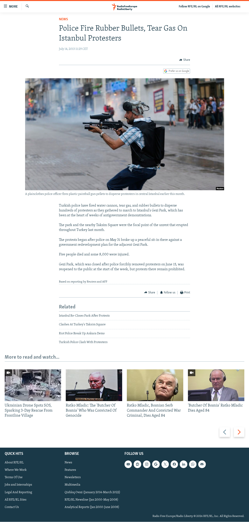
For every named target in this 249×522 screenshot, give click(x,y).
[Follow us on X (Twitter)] (165, 464)
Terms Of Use (14, 477)
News (63, 19)
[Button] (184, 59)
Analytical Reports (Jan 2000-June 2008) (92, 507)
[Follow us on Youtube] (128, 464)
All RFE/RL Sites (15, 499)
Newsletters (73, 477)
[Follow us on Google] (156, 464)
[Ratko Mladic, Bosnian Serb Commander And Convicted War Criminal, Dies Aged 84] (155, 385)
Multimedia (72, 485)
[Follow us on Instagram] (146, 464)
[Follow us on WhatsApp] (192, 464)
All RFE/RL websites (227, 6)
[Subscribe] (202, 464)
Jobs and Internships (18, 485)
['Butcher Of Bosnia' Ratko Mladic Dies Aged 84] (216, 385)
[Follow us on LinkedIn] (183, 464)
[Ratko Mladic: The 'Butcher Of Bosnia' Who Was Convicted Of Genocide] (94, 385)
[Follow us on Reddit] (137, 464)
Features (70, 470)
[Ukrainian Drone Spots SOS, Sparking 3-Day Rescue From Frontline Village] (33, 385)
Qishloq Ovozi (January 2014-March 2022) (92, 492)
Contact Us (12, 507)
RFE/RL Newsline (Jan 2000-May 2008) (91, 499)
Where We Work (16, 470)
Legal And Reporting (18, 492)
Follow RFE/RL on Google (194, 6)
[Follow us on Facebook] (174, 464)
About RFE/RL (14, 462)
